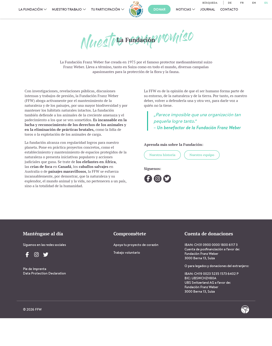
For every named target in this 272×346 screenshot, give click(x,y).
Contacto (229, 9)
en (254, 3)
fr (242, 3)
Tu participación (105, 9)
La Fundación (31, 9)
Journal (207, 9)
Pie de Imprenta (34, 268)
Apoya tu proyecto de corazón (135, 244)
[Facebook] (148, 179)
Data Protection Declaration (44, 273)
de (230, 3)
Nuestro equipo (201, 155)
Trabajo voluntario (126, 252)
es (266, 3)
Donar (159, 9)
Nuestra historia (162, 155)
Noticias (183, 9)
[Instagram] (158, 179)
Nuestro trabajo (67, 9)
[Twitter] (167, 179)
